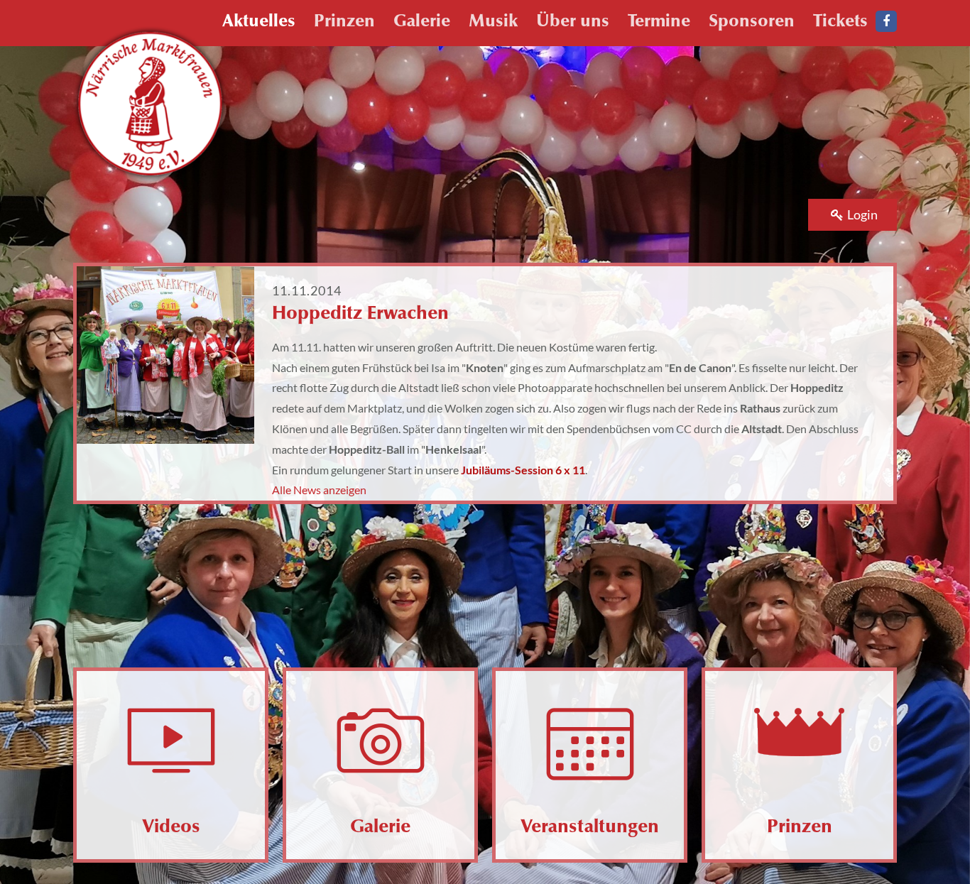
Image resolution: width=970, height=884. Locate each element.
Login (862, 214)
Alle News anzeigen (319, 489)
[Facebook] (886, 21)
